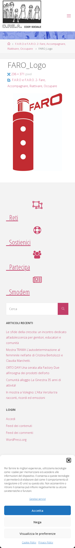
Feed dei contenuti (19, 426)
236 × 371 (18, 74)
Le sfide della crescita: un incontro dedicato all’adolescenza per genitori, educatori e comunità (36, 337)
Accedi (10, 419)
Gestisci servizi (37, 499)
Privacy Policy (45, 542)
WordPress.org (16, 440)
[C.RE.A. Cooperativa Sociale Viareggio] (21, 14)
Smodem (18, 292)
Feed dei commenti (19, 433)
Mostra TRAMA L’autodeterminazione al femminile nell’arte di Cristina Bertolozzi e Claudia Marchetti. (34, 355)
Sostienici (18, 242)
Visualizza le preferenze (38, 533)
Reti (12, 217)
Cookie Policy (29, 542)
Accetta (37, 510)
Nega (37, 522)
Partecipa (18, 267)
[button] (69, 460)
